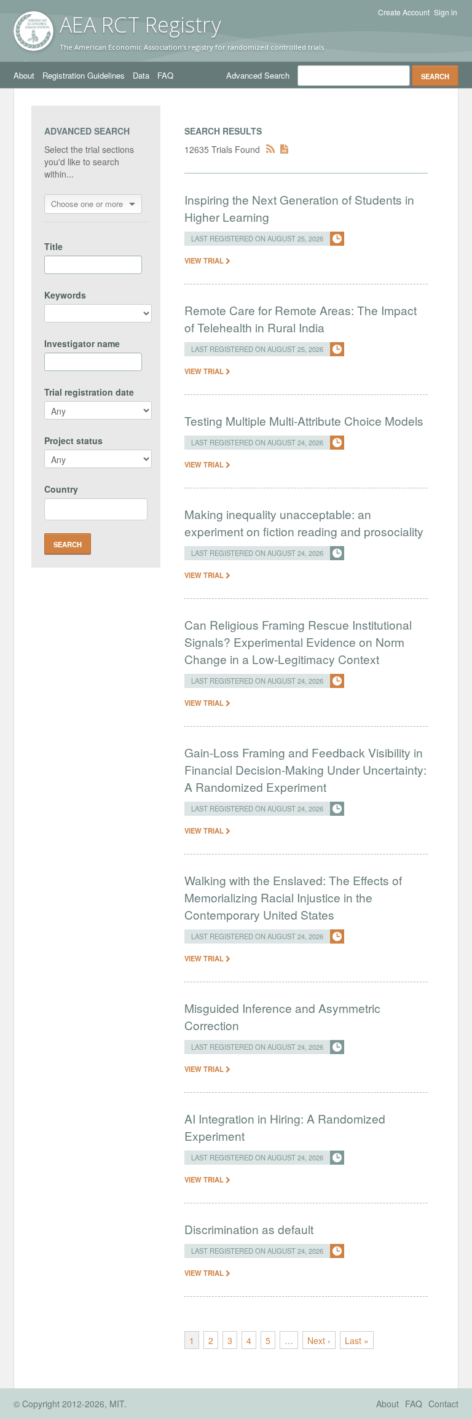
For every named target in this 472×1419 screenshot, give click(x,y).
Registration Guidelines (83, 75)
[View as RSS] (270, 149)
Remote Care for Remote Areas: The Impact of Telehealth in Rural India (300, 318)
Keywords (65, 295)
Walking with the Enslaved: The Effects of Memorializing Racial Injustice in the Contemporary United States (293, 897)
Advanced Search (257, 75)
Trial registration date (89, 392)
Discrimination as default (248, 1229)
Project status (73, 440)
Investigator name (82, 343)
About (24, 75)
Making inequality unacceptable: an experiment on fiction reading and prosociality (303, 522)
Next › (319, 1340)
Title (53, 246)
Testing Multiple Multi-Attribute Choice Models (303, 420)
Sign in (445, 12)
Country (61, 489)
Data (141, 75)
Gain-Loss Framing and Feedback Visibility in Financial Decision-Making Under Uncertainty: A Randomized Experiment (305, 769)
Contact (443, 1404)
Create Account (404, 12)
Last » (357, 1340)
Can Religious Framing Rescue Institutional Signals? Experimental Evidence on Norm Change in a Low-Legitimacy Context (298, 641)
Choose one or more (87, 203)
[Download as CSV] (284, 149)
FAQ (165, 75)
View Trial (205, 260)
